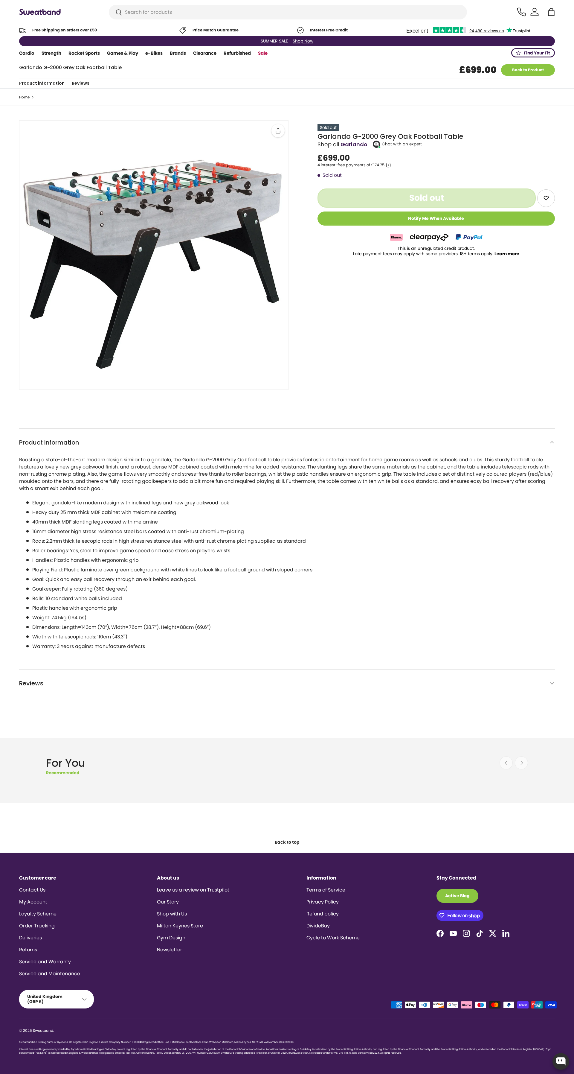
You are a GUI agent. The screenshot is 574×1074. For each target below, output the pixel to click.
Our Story (168, 901)
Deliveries (30, 937)
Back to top (287, 842)
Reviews (80, 83)
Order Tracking (37, 925)
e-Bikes (154, 53)
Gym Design (171, 937)
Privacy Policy (322, 901)
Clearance (204, 53)
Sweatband (43, 1030)
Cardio (26, 53)
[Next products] (521, 762)
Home (24, 97)
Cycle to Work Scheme (333, 937)
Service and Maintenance (49, 973)
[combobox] (288, 12)
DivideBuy (318, 925)
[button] (551, 12)
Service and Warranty (45, 961)
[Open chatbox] (560, 1061)
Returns (28, 949)
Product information (42, 83)
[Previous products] (506, 762)
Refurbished (237, 53)
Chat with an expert (402, 144)
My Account (33, 901)
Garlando (354, 144)
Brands (178, 53)
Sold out (426, 198)
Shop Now (303, 41)
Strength (51, 53)
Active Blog (457, 896)
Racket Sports (84, 53)
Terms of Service (325, 889)
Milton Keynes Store (180, 925)
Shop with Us (172, 913)
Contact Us (32, 889)
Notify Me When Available (436, 218)
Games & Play (122, 53)
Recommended (63, 773)
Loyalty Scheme (38, 913)
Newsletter (169, 949)
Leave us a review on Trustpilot (193, 889)
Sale (263, 53)
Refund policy (322, 913)
